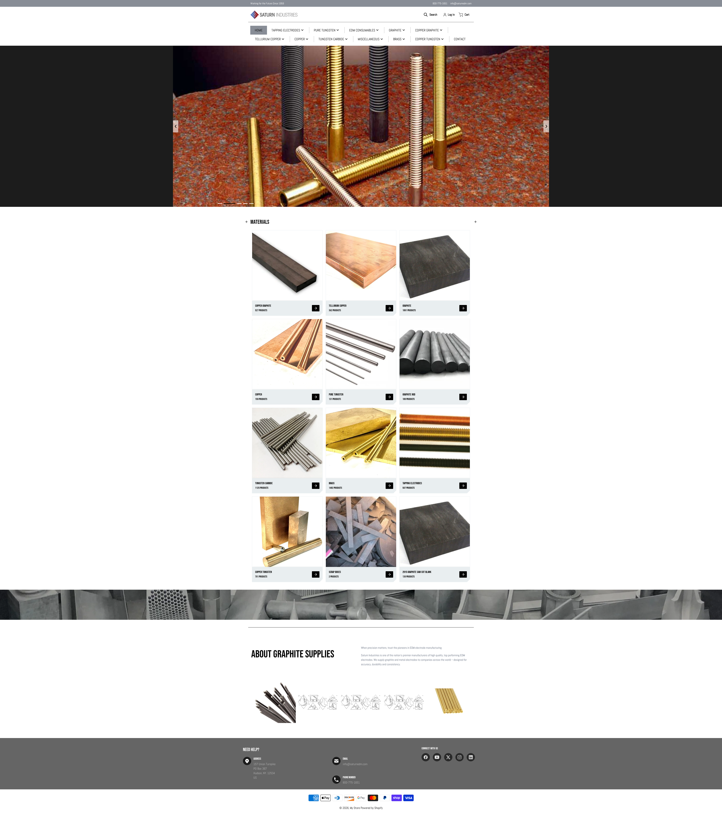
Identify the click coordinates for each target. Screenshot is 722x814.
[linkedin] (471, 757)
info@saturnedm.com (461, 3)
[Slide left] (175, 126)
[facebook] (426, 757)
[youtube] (437, 757)
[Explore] (315, 308)
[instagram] (459, 757)
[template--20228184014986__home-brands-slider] (275, 702)
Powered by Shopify (372, 808)
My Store (355, 808)
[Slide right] (546, 126)
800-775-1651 (440, 3)
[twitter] (448, 757)
